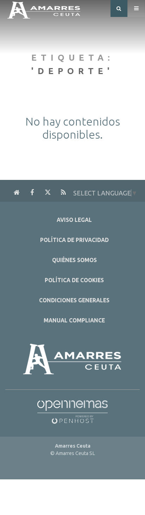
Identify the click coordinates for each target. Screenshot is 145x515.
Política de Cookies (74, 280)
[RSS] (63, 192)
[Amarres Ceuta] (44, 8)
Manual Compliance (74, 320)
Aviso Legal (74, 220)
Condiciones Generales (74, 300)
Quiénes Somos (74, 260)
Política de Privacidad (74, 240)
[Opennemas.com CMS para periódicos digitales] (72, 410)
